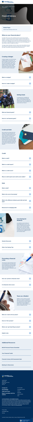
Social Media (5, 389)
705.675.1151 (4, 381)
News (18, 395)
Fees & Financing (11, 6)
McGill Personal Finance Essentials (10, 347)
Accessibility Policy (5, 411)
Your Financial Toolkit (7, 353)
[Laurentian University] (7, 2)
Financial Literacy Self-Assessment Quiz (12, 359)
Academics (6, 6)
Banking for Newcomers (8, 365)
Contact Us (4, 387)
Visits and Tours (6, 391)
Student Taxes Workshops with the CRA (10, 29)
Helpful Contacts (20, 394)
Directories (19, 392)
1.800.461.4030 (4, 380)
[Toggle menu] (30, 2)
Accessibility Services (21, 389)
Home (3, 6)
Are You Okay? (20, 387)
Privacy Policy (4, 409)
